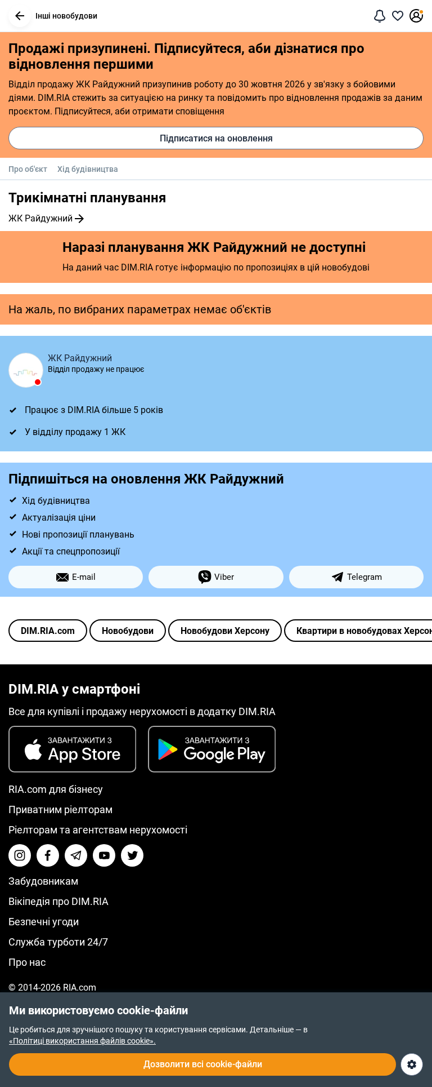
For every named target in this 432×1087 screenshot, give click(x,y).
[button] (19, 16)
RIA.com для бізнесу (55, 789)
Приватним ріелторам (60, 809)
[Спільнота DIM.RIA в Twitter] (132, 855)
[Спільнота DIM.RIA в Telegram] (76, 855)
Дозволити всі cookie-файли (202, 1064)
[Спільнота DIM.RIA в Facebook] (48, 855)
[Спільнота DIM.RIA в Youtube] (104, 855)
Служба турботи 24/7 (58, 942)
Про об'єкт (27, 169)
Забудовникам (43, 881)
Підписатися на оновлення (216, 138)
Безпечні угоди (43, 922)
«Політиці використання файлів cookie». (82, 1040)
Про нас (27, 962)
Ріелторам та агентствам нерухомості (97, 830)
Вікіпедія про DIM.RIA (58, 901)
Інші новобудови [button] (66, 15)
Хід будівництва (87, 169)
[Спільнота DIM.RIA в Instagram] (19, 855)
